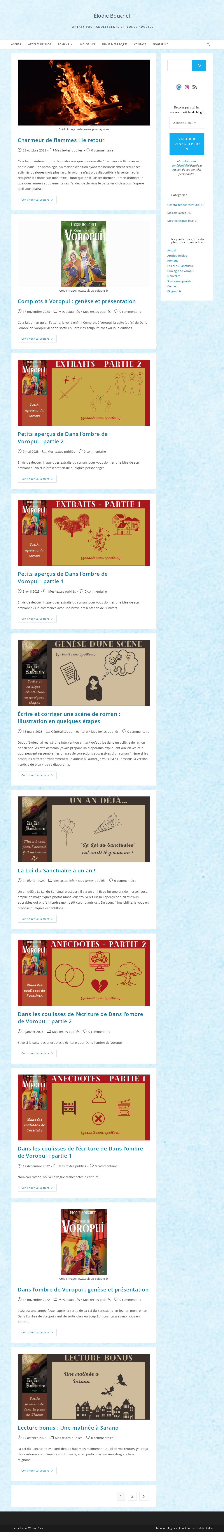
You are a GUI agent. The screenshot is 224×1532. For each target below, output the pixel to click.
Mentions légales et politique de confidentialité (184, 1528)
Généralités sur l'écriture (69, 731)
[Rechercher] (199, 65)
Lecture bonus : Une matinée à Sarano (68, 1427)
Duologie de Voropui (180, 271)
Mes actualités (69, 311)
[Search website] (208, 44)
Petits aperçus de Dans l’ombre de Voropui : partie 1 (63, 577)
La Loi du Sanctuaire (180, 266)
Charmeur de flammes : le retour (61, 140)
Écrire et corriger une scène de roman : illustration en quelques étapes (69, 717)
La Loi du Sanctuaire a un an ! (56, 870)
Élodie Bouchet (112, 15)
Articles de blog (177, 256)
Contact (172, 286)
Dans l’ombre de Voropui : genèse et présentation (83, 1289)
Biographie (174, 291)
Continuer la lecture (39, 200)
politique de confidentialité (184, 163)
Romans (172, 261)
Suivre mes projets (179, 281)
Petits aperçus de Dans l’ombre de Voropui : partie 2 (63, 437)
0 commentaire (102, 150)
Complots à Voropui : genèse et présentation (77, 301)
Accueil (171, 250)
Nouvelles (173, 276)
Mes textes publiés (68, 150)
